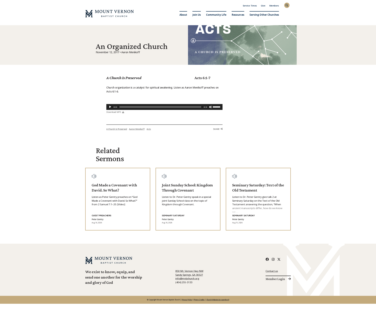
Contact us (272, 271)
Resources (238, 14)
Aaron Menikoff (137, 129)
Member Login (275, 279)
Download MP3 (113, 112)
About (183, 14)
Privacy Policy (187, 299)
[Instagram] (273, 259)
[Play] (110, 106)
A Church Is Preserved (123, 77)
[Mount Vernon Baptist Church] (109, 13)
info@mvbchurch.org (187, 278)
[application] (164, 107)
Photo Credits (199, 299)
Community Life (216, 14)
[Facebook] (267, 259)
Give (263, 5)
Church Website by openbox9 (217, 299)
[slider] (217, 106)
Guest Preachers (101, 216)
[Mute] (210, 106)
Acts (149, 129)
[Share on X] (218, 140)
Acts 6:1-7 (202, 77)
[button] (286, 5)
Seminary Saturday (173, 216)
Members (274, 5)
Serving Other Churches (264, 14)
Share (216, 128)
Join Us (196, 14)
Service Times (250, 5)
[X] (279, 259)
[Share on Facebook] (218, 134)
